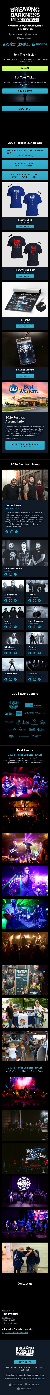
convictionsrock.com (13, 508)
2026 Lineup (10, 1368)
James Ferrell (41, 1378)
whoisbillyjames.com (10, 650)
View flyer (25, 108)
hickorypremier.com (9, 1323)
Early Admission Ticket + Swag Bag (25, 153)
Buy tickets (25, 91)
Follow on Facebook (17, 34)
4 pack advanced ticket (25, 175)
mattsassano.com (33, 623)
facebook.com (7, 571)
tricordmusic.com (33, 597)
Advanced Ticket (25, 164)
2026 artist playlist (25, 38)
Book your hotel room (25, 445)
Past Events (38, 1368)
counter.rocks (32, 650)
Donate (25, 68)
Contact (25, 1370)
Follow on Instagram (33, 34)
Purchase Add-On (25, 226)
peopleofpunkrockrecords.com (36, 676)
